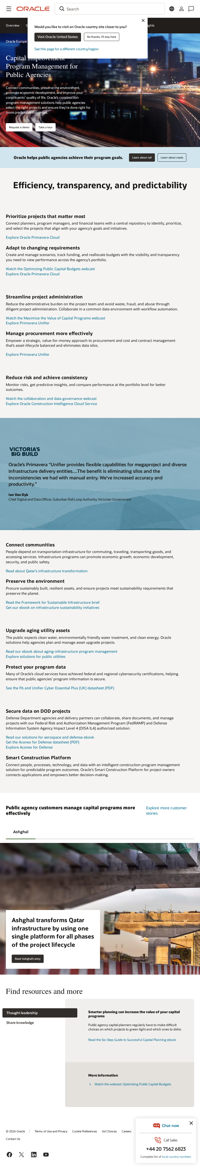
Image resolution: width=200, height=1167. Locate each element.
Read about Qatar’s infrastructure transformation (47, 570)
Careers (126, 1131)
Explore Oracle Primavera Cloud (33, 237)
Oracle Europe (16, 41)
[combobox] (110, 9)
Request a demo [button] (19, 127)
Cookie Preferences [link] (84, 1131)
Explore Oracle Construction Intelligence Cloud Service (51, 403)
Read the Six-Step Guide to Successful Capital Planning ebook (132, 1040)
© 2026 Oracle (15, 1131)
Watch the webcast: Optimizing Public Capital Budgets (133, 1084)
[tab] (21, 831)
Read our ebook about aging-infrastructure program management (61, 651)
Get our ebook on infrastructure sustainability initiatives (52, 607)
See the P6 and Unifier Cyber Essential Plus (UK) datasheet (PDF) (60, 687)
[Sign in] (181, 9)
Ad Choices (109, 1131)
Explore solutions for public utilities (35, 656)
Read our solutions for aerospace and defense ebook (50, 737)
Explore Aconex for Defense (29, 747)
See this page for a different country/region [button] (66, 49)
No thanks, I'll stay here (101, 37)
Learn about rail (142, 157)
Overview (13, 25)
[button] (9, 9)
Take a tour (45, 127)
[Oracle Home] (33, 9)
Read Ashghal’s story (27, 958)
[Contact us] (191, 9)
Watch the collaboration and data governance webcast (51, 398)
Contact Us (13, 1139)
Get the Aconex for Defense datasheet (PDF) (42, 742)
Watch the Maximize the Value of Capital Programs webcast (55, 318)
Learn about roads (172, 157)
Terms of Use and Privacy (51, 1131)
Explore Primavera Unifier (28, 322)
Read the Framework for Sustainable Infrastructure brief (53, 602)
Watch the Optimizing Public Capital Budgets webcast (50, 268)
